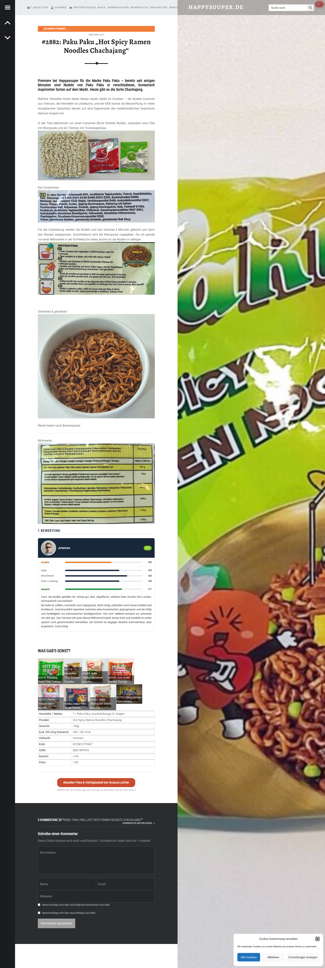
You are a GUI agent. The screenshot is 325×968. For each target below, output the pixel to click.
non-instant (160, 7)
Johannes (60, 7)
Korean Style (140, 7)
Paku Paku (177, 7)
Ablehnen (273, 957)
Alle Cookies (249, 957)
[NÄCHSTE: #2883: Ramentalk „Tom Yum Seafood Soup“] (7, 22)
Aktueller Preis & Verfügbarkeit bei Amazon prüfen (96, 782)
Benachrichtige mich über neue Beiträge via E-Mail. (69, 912)
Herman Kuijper (119, 7)
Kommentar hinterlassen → (139, 823)
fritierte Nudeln (85, 7)
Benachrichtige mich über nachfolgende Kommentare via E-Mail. (76, 904)
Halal (102, 7)
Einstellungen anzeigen (303, 957)
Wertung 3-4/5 (96, 34)
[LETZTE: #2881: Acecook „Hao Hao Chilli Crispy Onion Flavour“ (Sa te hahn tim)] (7, 37)
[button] (317, 939)
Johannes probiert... (53, 28)
